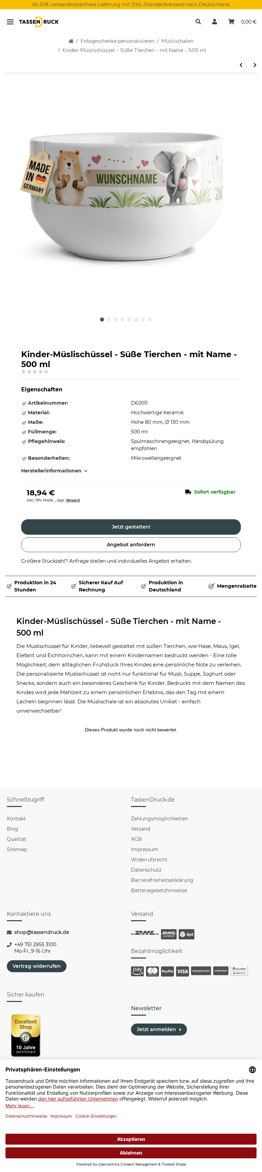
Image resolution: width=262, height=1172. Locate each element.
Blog (12, 829)
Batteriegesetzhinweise (159, 890)
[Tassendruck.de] (39, 22)
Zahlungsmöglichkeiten (159, 819)
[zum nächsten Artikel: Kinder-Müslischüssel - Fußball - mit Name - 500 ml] (255, 65)
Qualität (16, 839)
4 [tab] (122, 319)
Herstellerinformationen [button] (51, 471)
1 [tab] (102, 319)
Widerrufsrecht (149, 860)
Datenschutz (146, 870)
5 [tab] (129, 319)
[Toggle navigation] (10, 22)
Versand (73, 500)
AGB (136, 839)
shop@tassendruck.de (41, 932)
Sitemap (17, 849)
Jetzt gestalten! (131, 527)
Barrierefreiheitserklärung (162, 880)
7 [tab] (143, 319)
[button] (198, 22)
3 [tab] (116, 319)
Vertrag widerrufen (37, 966)
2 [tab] (109, 319)
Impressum (144, 849)
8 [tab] (150, 319)
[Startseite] (71, 41)
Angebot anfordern (131, 545)
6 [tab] (136, 319)
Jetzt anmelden (156, 1029)
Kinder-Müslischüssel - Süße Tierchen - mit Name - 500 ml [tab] (118, 627)
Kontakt (16, 819)
